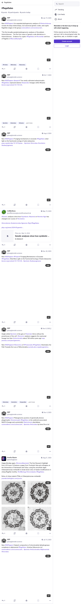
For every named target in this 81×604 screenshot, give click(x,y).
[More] (50, 69)
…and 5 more (28, 123)
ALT (49, 60)
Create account (67, 41)
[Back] (2, 2)
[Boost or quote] (14, 69)
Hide (48, 43)
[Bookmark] (38, 69)
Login (67, 46)
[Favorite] (26, 69)
